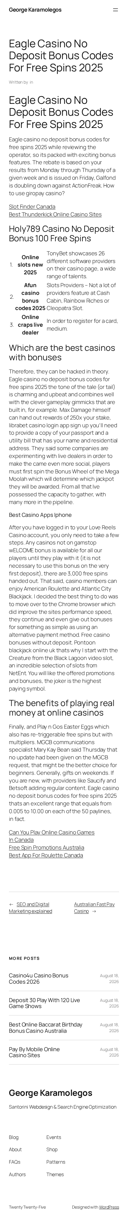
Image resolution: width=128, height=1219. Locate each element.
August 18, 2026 (109, 978)
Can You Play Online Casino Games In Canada (52, 836)
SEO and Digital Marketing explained (30, 907)
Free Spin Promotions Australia (46, 847)
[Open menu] (115, 9)
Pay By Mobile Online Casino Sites (34, 1052)
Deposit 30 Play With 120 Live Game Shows (44, 1003)
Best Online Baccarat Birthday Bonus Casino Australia (45, 1027)
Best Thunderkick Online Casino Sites (55, 214)
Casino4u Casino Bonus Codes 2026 (38, 978)
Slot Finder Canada (32, 206)
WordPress (109, 1207)
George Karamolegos (35, 9)
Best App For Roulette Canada (46, 855)
